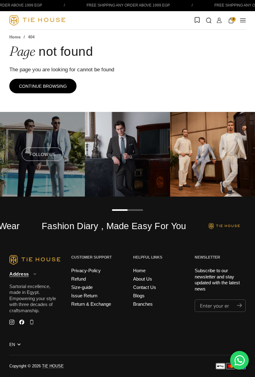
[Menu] (243, 20)
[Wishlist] (196, 20)
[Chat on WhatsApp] (239, 360)
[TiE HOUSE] (37, 20)
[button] (208, 20)
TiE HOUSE (53, 366)
